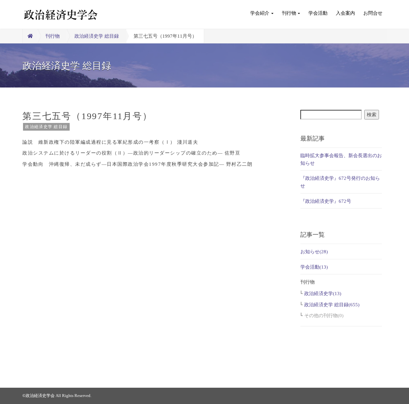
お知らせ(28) (314, 251)
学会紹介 (259, 13)
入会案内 (345, 13)
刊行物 (289, 13)
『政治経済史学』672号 (325, 201)
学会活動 (318, 13)
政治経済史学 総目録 (96, 36)
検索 (371, 114)
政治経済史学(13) (322, 293)
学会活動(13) (314, 267)
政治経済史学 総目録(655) (331, 304)
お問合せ (372, 13)
